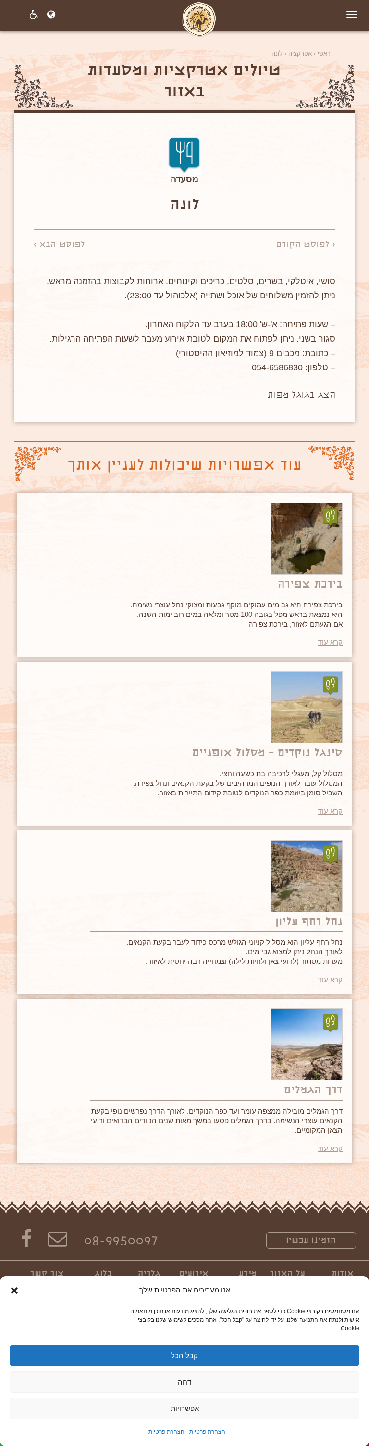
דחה (184, 1382)
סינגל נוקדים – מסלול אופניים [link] (267, 753)
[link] (199, 18)
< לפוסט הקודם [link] (305, 245)
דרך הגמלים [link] (313, 1091)
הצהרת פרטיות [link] (207, 1431)
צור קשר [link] (47, 1274)
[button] (14, 1290)
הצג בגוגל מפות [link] (301, 396)
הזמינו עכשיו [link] (311, 1240)
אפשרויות (185, 1408)
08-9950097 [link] (121, 1242)
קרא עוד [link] (330, 642)
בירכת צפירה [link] (310, 585)
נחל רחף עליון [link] (309, 922)
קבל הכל (184, 1355)
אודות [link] (343, 1274)
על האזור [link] (287, 1274)
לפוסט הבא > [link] (59, 245)
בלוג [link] (103, 1274)
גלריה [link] (149, 1274)
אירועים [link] (194, 1274)
